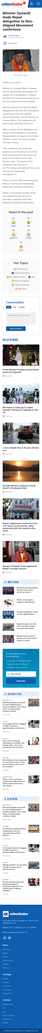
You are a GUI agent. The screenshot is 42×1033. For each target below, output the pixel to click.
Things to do (7, 993)
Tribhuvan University (21, 285)
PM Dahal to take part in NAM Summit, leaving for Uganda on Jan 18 (20, 410)
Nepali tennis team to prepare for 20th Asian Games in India (27, 638)
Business (6, 968)
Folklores (6, 982)
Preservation (7, 990)
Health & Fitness (9, 1015)
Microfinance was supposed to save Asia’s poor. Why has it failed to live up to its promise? (15, 763)
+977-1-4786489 (29, 928)
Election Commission (22, 281)
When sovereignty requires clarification (26, 601)
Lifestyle (6, 964)
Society (5, 957)
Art (4, 1008)
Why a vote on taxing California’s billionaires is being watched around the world (14, 782)
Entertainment (8, 960)
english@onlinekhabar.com (18, 932)
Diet (4, 1012)
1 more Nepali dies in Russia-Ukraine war (21, 449)
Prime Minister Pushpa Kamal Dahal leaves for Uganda (21, 370)
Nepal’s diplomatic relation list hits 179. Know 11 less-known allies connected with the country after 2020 (20, 527)
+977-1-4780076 (15, 928)
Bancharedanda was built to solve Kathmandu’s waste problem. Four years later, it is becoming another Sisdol (14, 706)
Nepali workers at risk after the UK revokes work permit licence (26, 626)
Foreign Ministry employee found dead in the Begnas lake (19, 486)
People (5, 1023)
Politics (5, 953)
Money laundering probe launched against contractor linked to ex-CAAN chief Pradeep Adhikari (13, 886)
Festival (5, 979)
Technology (7, 1019)
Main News (7, 949)
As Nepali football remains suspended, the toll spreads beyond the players (14, 832)
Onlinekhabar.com (9, 923)
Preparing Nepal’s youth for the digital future (27, 613)
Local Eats (6, 986)
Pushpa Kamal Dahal (22, 273)
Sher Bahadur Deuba (17, 277)
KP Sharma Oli (22, 269)
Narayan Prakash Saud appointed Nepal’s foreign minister (20, 567)
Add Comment (16, 328)
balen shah (22, 289)
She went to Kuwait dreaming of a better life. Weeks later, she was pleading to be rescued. (14, 744)
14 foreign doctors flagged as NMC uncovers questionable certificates (14, 726)
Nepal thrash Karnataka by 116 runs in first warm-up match (27, 590)
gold (32, 277)
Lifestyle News (8, 1004)
